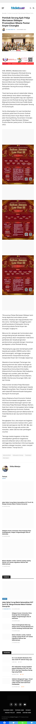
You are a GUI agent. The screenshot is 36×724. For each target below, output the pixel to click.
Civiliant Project (14, 717)
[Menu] (3, 8)
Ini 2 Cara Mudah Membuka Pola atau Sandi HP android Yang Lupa (22, 658)
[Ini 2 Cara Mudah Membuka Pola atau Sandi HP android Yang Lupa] (6, 660)
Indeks (19, 712)
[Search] (33, 8)
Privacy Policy (10, 712)
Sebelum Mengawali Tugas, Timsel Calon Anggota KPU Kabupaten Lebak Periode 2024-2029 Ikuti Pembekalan (22, 681)
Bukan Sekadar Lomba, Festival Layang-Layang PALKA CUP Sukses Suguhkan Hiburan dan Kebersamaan (16, 562)
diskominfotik (7, 455)
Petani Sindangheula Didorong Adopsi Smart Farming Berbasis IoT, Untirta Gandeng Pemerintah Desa (22, 626)
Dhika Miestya (11, 29)
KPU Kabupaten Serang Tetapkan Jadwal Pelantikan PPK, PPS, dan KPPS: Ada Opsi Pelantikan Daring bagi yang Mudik (22, 669)
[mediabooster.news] (18, 8)
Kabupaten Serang (18, 455)
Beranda (4, 13)
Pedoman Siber (8, 710)
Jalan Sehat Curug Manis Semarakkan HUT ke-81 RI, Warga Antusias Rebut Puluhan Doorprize (17, 503)
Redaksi (28, 710)
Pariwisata (28, 455)
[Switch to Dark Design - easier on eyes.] (30, 8)
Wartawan (6, 458)
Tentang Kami (19, 710)
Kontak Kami (27, 712)
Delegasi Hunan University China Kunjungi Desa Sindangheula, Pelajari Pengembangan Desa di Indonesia (16, 532)
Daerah (4, 599)
